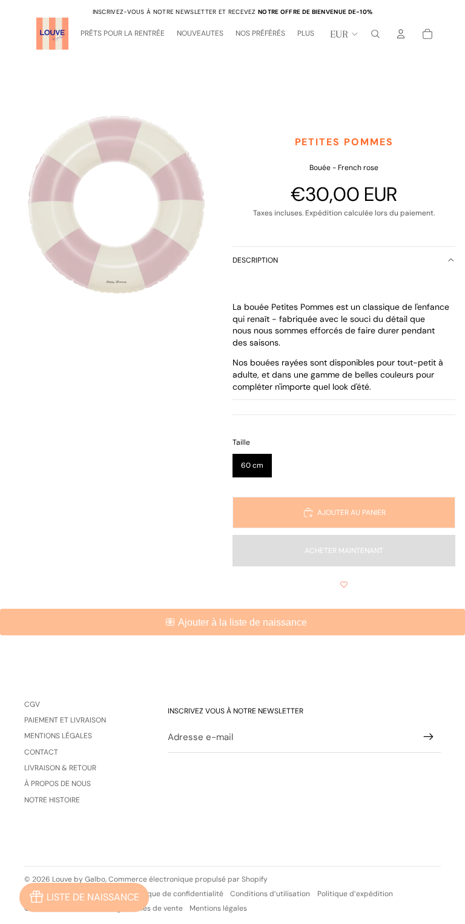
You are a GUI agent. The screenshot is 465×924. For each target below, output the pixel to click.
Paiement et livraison (65, 720)
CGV (32, 704)
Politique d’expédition (355, 894)
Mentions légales (58, 736)
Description (255, 260)
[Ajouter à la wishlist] (343, 584)
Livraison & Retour (60, 768)
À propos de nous (57, 783)
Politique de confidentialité (176, 894)
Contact (41, 752)
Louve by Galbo (78, 879)
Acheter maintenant (344, 550)
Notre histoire (52, 800)
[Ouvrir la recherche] (375, 34)
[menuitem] (305, 34)
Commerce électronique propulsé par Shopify (188, 879)
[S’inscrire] (429, 737)
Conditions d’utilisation (270, 894)
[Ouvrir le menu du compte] (401, 34)
